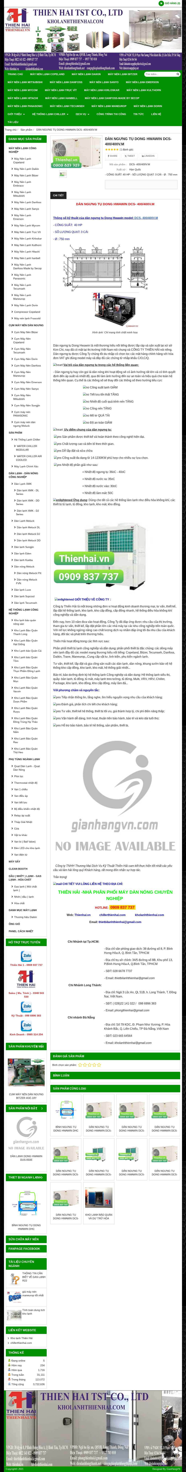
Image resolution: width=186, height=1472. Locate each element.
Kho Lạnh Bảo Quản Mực (25, 679)
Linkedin (149, 156)
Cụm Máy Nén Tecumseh (22, 350)
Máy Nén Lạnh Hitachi (23, 98)
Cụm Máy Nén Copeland (22, 340)
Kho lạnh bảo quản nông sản (24, 622)
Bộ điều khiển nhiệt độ (27, 808)
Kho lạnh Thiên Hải (22, 1338)
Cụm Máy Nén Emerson (28, 382)
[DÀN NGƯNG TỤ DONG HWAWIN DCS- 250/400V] (65, 1153)
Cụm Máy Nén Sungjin (27, 405)
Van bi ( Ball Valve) (25, 841)
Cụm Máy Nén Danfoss (27, 365)
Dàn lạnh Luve (22, 589)
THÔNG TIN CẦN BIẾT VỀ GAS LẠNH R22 (33, 1277)
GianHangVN (173, 1469)
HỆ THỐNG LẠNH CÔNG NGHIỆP (23, 611)
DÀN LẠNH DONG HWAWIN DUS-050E (26, 1158)
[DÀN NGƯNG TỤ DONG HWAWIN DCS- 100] (131, 1153)
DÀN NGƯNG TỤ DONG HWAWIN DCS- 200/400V (99, 1174)
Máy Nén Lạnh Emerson (142, 82)
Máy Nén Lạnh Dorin (148, 106)
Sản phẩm (15, 432)
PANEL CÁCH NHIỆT (21, 931)
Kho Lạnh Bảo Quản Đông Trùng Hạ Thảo (25, 720)
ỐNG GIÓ (14, 923)
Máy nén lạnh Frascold (27, 318)
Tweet (131, 156)
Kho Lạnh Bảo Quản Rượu (25, 710)
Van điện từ (20, 854)
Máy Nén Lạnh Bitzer (122, 74)
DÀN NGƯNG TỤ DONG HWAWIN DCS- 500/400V (99, 1130)
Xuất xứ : (121, 169)
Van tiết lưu (20, 802)
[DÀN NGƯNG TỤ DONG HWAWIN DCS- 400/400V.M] (76, 152)
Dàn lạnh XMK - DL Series (27, 492)
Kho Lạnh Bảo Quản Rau (25, 740)
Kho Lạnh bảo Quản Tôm (25, 659)
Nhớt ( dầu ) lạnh (24, 896)
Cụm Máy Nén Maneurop (22, 374)
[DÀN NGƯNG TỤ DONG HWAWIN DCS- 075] (164, 1153)
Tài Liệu (13, 122)
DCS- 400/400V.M (146, 218)
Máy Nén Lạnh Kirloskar (101, 90)
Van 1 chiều (21, 789)
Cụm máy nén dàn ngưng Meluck (24, 424)
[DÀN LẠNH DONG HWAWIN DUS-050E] (26, 1134)
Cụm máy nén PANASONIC (21, 414)
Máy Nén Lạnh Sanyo (104, 82)
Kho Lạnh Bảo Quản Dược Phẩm (25, 699)
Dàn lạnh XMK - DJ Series (27, 512)
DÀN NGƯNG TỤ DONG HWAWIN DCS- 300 (164, 1130)
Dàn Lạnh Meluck (24, 520)
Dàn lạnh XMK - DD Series (27, 502)
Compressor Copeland (27, 311)
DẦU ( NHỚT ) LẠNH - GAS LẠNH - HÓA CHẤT (25, 878)
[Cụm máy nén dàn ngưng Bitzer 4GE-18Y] (26, 1072)
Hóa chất (19, 903)
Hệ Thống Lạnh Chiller (49, 114)
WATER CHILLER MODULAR (26, 448)
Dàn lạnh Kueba (23, 560)
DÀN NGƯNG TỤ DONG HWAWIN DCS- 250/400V (66, 1174)
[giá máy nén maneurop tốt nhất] (14, 1303)
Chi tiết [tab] (58, 195)
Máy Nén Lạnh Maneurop (109, 106)
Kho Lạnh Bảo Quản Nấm (25, 730)
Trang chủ (15, 74)
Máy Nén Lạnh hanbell (61, 98)
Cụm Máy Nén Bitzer (26, 332)
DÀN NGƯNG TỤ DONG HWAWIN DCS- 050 (66, 1218)
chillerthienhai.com (21, 1342)
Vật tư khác (20, 835)
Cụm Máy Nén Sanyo (26, 388)
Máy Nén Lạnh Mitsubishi (25, 82)
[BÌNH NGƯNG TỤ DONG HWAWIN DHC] (26, 1203)
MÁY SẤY (14, 861)
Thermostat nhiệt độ (25, 782)
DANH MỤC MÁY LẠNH (23, 910)
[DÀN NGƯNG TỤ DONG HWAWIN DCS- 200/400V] (98, 1153)
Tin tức (138, 114)
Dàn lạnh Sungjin (24, 547)
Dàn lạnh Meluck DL (28, 527)
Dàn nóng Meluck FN (29, 573)
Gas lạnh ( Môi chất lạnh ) (25, 888)
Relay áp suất (22, 815)
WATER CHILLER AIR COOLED (29, 458)
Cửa (16, 828)
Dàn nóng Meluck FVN (26, 581)
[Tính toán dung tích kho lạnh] (14, 1321)
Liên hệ (156, 114)
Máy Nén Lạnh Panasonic (25, 106)
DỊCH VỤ (81, 114)
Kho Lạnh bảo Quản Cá (27, 650)
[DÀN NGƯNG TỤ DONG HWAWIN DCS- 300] (164, 1109)
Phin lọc (18, 776)
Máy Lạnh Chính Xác (26, 466)
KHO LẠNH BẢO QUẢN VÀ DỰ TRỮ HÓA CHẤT (98, 1218)
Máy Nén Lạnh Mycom (23, 90)
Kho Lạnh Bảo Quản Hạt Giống (25, 642)
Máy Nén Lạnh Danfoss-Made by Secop (112, 98)
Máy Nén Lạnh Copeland (47, 74)
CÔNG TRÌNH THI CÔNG (111, 114)
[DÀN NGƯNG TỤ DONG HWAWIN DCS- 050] (65, 1197)
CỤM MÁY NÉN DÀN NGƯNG (26, 325)
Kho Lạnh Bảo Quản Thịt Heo (25, 750)
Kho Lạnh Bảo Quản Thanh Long (25, 632)
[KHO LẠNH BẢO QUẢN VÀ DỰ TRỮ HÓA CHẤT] (98, 1197)
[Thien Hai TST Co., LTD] (93, 69)
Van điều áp (21, 795)
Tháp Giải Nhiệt (23, 822)
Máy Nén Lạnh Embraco (22, 184)
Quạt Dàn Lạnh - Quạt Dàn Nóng (26, 768)
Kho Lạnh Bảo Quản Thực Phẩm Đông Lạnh (26, 669)
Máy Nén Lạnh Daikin (86, 74)
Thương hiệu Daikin (25, 917)
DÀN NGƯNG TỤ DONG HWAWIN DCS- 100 (132, 1174)
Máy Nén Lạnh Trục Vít (61, 90)
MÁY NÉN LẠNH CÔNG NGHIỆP (23, 150)
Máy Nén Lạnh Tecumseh (67, 106)
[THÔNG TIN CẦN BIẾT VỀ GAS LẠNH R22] (14, 1285)
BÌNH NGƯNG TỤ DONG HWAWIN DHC (26, 1227)
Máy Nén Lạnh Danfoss (66, 82)
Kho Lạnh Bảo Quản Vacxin (25, 689)
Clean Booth (18, 868)
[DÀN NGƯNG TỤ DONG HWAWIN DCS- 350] (131, 1109)
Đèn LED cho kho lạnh (27, 848)
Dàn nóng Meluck (24, 566)
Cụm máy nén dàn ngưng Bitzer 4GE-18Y (26, 1096)
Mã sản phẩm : (118, 164)
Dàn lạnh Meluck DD (29, 540)
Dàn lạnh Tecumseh (25, 602)
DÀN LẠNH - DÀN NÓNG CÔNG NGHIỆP (23, 475)
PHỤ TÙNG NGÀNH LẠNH (24, 759)
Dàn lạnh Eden (22, 553)
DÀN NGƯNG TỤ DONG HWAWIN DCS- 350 (132, 1130)
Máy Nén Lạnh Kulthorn (144, 90)
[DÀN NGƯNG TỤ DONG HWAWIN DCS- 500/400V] (98, 1109)
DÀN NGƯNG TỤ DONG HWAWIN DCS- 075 (164, 1174)
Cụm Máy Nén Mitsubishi (22, 397)
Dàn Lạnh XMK (23, 483)
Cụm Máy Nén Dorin (26, 359)
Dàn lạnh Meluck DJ (28, 533)
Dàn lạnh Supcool (24, 596)
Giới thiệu (15, 114)
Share (113, 156)
